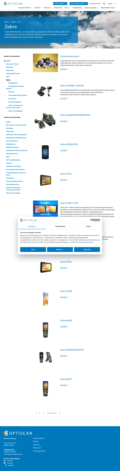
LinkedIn (10, 461)
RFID (8, 157)
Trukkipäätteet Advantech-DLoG (16, 174)
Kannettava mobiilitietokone (16, 138)
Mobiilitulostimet (12, 147)
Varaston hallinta (24, 8)
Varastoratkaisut (39, 438)
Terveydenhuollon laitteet (17, 95)
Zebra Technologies (15, 111)
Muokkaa (59, 249)
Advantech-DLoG (12, 64)
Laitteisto (36, 445)
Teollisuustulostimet (13, 166)
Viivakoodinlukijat (14, 102)
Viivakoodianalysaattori (14, 181)
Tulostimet (12, 99)
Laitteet (37, 8)
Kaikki (8, 61)
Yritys (66, 8)
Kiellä (33, 249)
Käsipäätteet (13, 83)
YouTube (10, 463)
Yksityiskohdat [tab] (60, 226)
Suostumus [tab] (32, 226)
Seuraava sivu (52, 413)
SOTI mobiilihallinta (13, 160)
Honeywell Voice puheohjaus (16, 134)
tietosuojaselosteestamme (84, 242)
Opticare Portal (95, 3)
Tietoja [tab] (88, 226)
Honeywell (10, 70)
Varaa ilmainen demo (78, 3)
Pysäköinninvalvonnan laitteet (17, 150)
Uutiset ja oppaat (90, 8)
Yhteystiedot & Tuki (107, 8)
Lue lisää (63, 69)
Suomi (110, 3)
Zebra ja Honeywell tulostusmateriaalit (13, 189)
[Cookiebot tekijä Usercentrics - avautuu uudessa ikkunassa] (92, 220)
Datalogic (9, 67)
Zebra (8, 80)
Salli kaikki (87, 249)
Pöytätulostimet (12, 154)
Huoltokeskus (77, 8)
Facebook (10, 465)
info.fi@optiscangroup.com (13, 454)
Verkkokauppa (59, 3)
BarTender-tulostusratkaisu (16, 125)
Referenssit (58, 8)
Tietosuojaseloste (39, 451)
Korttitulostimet (12, 141)
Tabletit (11, 92)
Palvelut (47, 8)
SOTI (8, 77)
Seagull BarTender (13, 73)
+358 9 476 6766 (10, 452)
